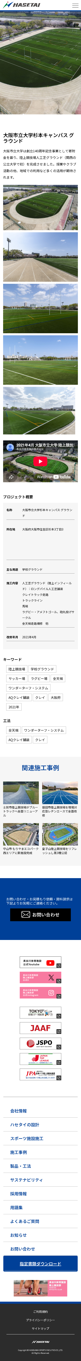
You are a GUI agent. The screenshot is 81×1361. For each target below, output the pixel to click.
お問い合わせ (22, 1249)
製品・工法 (20, 1166)
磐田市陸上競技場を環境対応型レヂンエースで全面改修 (59, 811)
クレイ (51, 128)
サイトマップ (40, 1328)
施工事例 (18, 1152)
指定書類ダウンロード (40, 1264)
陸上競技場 (9, 122)
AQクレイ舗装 (38, 128)
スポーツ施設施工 (26, 1138)
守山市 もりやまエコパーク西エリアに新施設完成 (21, 851)
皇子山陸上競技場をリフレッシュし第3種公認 (59, 851)
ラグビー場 (54, 122)
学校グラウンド (25, 122)
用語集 (16, 1207)
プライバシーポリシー (40, 1320)
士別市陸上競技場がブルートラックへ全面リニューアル (20, 811)
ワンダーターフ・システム (16, 128)
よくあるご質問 (24, 1221)
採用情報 (18, 1194)
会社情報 (18, 1111)
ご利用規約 (40, 1311)
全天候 (65, 122)
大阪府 (61, 128)
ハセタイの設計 (24, 1125)
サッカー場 (40, 122)
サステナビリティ (26, 1180)
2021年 (70, 128)
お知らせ (18, 1235)
